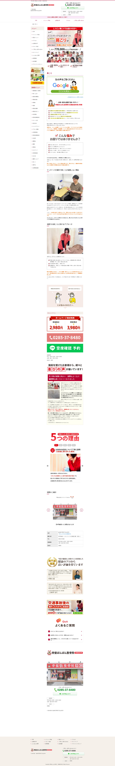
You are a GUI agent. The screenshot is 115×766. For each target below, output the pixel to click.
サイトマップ (36, 52)
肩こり (34, 161)
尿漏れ (34, 102)
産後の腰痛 (35, 108)
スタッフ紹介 (36, 46)
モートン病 (35, 120)
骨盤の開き (35, 99)
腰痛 (34, 144)
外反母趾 (35, 114)
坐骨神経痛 (35, 153)
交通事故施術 (36, 167)
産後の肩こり (36, 111)
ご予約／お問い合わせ (79, 20)
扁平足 (34, 164)
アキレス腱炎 (36, 129)
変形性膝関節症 (36, 117)
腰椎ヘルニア (36, 158)
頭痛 (34, 105)
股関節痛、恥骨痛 (36, 90)
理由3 (65, 445)
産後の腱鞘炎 (36, 96)
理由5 (74, 445)
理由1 (56, 445)
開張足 (34, 147)
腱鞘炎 (34, 141)
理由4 (69, 445)
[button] (48, 510)
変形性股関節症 (36, 135)
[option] (65, 513)
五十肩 (34, 156)
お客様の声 (57, 20)
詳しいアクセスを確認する (65, 533)
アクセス (68, 20)
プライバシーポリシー (37, 64)
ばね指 (34, 138)
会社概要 (35, 61)
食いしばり (35, 93)
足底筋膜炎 (35, 132)
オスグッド (35, 150)
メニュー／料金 (46, 20)
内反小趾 (35, 123)
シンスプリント (36, 126)
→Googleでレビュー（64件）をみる (75, 97)
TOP (36, 20)
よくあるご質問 (36, 55)
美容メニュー (36, 37)
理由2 (60, 445)
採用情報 (35, 58)
